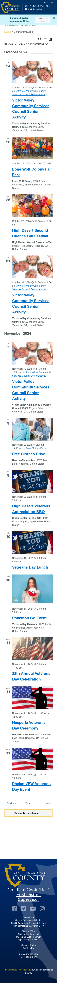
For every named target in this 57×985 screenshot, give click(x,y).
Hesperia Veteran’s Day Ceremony (28, 725)
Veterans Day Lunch (30, 567)
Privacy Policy (10, 969)
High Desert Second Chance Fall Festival (30, 233)
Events (7, 31)
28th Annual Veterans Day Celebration (31, 676)
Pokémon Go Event (29, 617)
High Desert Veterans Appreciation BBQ (31, 508)
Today (28, 803)
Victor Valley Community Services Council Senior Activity (30, 108)
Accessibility (25, 969)
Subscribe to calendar (26, 813)
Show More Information (42, 20)
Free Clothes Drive (28, 453)
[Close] (54, 18)
